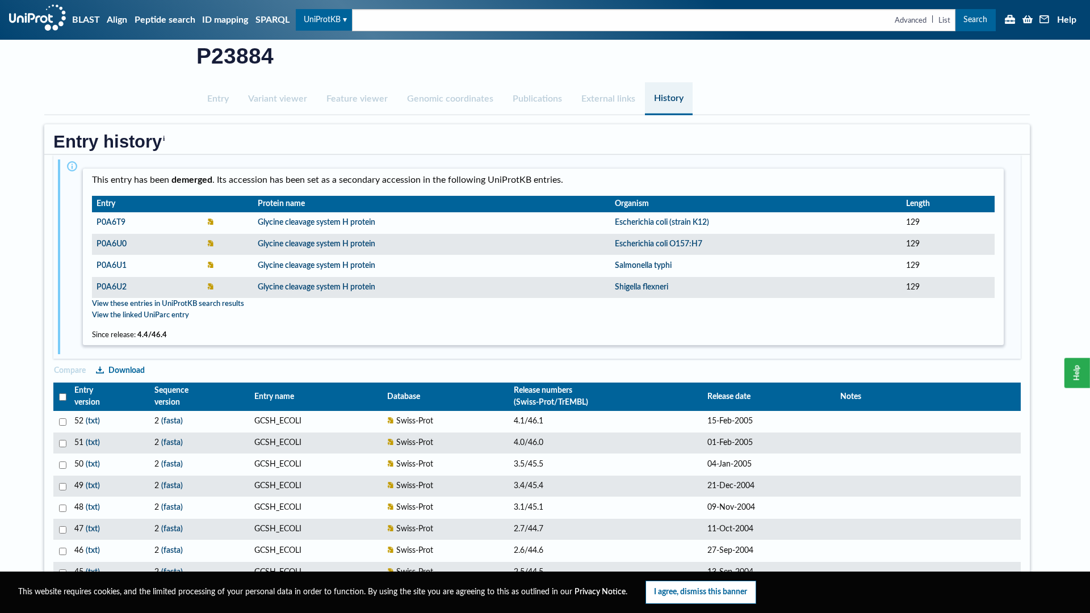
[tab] (218, 98)
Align (117, 19)
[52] (61, 421)
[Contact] (1044, 20)
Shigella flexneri (641, 287)
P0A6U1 (112, 266)
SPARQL (272, 19)
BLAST (86, 19)
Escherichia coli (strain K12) (662, 222)
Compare (70, 370)
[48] (61, 507)
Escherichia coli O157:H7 (658, 244)
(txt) (93, 421)
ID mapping (225, 19)
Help (1066, 19)
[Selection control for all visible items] (61, 397)
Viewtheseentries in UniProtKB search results (168, 303)
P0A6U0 (112, 244)
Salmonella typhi (643, 266)
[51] (61, 443)
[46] (61, 550)
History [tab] (669, 98)
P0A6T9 (111, 222)
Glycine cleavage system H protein (316, 222)
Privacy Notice (600, 592)
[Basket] (1027, 20)
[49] (61, 486)
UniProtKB (322, 19)
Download (126, 370)
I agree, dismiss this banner (700, 591)
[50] (61, 464)
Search (975, 19)
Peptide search (165, 19)
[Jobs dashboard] (1010, 20)
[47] (61, 529)
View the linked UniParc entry (140, 315)
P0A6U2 (112, 287)
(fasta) (172, 421)
